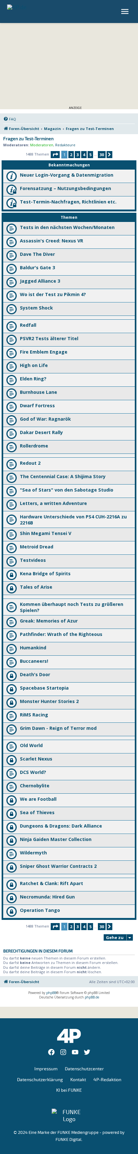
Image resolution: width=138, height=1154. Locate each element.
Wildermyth (33, 853)
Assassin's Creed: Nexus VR (51, 241)
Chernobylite (34, 786)
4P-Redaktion (107, 1079)
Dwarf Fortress (37, 405)
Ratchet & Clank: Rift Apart (51, 883)
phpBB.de (92, 997)
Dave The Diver (37, 254)
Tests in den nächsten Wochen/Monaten (67, 227)
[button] (55, 154)
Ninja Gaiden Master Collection (55, 839)
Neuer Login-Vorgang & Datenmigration (66, 175)
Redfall (28, 325)
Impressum (45, 1069)
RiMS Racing (34, 715)
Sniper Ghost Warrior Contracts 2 (58, 866)
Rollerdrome (34, 446)
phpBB (51, 992)
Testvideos (33, 560)
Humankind (33, 648)
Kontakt (78, 1079)
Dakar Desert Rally (41, 432)
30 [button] (101, 154)
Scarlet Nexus (36, 759)
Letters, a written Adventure (53, 503)
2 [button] (71, 154)
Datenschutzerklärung (40, 1079)
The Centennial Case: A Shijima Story (63, 476)
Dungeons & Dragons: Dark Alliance (61, 826)
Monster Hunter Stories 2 (49, 701)
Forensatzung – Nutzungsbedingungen (65, 188)
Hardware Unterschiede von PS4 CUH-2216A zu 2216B (73, 520)
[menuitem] (9, 119)
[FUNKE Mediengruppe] (69, 1116)
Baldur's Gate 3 (37, 267)
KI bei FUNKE (69, 1090)
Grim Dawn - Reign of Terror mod (58, 728)
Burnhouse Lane (38, 392)
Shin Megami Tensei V (45, 533)
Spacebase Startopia (44, 688)
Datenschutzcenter (84, 1069)
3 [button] (77, 154)
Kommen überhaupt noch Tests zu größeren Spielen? (71, 607)
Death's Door (35, 674)
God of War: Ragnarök (45, 419)
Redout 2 (30, 463)
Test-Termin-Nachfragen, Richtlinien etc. (68, 202)
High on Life (34, 365)
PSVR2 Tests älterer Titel (49, 338)
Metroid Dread (36, 547)
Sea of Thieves (37, 812)
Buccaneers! (34, 661)
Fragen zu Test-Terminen (28, 138)
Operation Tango (40, 910)
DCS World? (33, 772)
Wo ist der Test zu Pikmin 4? (53, 294)
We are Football (38, 799)
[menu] (125, 11)
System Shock (36, 308)
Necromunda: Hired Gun (47, 897)
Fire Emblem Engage (43, 352)
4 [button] (84, 154)
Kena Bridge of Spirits (45, 573)
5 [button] (90, 154)
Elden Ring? (33, 379)
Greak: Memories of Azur (49, 621)
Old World (31, 745)
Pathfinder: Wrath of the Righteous (61, 634)
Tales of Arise (36, 587)
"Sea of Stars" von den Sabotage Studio (66, 490)
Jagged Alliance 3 (40, 281)
